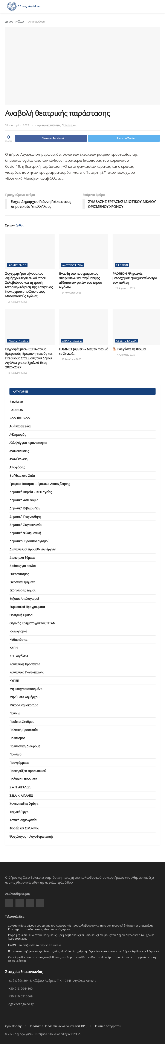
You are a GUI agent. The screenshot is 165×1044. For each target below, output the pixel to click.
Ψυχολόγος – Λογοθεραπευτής (31, 836)
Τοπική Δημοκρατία (23, 820)
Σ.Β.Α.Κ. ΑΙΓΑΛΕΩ (21, 795)
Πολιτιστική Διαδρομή (24, 746)
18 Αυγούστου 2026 (17, 372)
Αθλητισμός (17, 265)
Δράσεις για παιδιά (22, 566)
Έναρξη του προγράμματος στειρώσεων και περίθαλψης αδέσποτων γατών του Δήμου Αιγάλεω (80, 280)
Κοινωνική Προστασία (24, 664)
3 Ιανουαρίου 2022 (17, 125)
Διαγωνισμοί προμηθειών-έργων (32, 549)
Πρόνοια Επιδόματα (23, 779)
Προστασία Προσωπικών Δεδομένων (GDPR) (58, 1026)
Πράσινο (15, 754)
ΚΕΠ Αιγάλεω (18, 656)
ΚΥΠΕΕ (14, 681)
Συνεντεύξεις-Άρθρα (23, 804)
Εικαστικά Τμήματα (22, 582)
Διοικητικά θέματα (22, 557)
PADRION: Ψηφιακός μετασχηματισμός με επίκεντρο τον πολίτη (135, 278)
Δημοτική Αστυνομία (23, 500)
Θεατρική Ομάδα (20, 615)
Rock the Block (19, 418)
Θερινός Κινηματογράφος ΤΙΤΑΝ (32, 623)
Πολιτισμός (69, 125)
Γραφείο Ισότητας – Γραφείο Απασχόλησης (39, 484)
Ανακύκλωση (18, 459)
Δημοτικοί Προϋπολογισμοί (29, 541)
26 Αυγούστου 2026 (17, 301)
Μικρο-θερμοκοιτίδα (23, 705)
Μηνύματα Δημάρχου (24, 697)
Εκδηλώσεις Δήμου (22, 590)
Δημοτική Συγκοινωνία (25, 525)
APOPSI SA (74, 1034)
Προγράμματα (19, 763)
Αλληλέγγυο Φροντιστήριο (28, 443)
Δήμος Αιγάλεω (14, 21)
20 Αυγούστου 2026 (125, 288)
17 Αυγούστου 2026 (125, 354)
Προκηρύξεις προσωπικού (27, 771)
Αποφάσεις (17, 467)
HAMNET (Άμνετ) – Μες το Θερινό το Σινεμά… (35, 945)
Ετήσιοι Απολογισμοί (24, 599)
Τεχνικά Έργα (18, 812)
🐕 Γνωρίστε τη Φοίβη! (129, 349)
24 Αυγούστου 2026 (71, 292)
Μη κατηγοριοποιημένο (26, 689)
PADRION (122, 265)
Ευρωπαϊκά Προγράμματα (27, 607)
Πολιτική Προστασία (23, 730)
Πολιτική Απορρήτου (107, 1026)
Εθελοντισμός (19, 574)
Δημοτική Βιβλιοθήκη (24, 508)
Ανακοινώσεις (36, 21)
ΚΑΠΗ (13, 648)
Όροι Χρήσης (13, 1026)
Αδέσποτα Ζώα (72, 265)
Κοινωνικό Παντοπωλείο (26, 672)
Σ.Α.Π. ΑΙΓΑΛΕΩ (20, 787)
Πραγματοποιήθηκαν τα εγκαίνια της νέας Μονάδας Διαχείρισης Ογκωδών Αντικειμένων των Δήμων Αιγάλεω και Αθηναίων (83, 951)
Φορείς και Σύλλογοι (24, 828)
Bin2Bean (16, 402)
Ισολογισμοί (18, 631)
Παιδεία (14, 713)
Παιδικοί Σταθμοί (21, 722)
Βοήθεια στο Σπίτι (22, 475)
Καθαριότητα (18, 640)
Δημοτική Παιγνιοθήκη (25, 516)
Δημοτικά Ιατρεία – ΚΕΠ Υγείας (30, 492)
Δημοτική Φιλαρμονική (25, 533)
